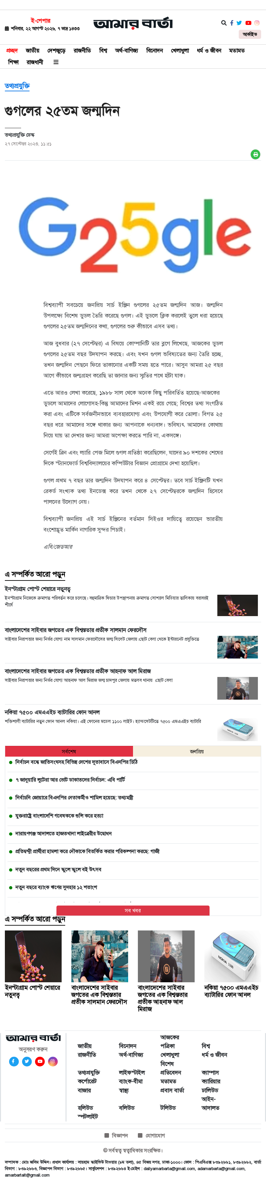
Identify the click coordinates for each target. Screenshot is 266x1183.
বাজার (84, 1090)
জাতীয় (32, 50)
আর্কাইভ (250, 34)
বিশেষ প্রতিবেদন (171, 1068)
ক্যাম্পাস (210, 1072)
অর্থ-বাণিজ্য (126, 50)
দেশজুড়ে (56, 50)
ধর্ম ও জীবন (209, 50)
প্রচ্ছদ (12, 50)
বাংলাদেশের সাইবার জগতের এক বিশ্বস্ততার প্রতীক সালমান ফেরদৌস (99, 995)
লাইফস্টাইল (132, 1072)
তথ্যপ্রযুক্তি (17, 86)
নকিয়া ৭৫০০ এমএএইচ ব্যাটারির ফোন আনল (231, 991)
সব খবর (133, 910)
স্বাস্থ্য (124, 1090)
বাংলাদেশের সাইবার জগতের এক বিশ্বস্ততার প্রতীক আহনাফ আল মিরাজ (163, 998)
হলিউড (85, 1108)
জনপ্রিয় (197, 751)
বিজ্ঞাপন (120, 1135)
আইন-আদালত (210, 1103)
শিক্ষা (13, 62)
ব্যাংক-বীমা (130, 1081)
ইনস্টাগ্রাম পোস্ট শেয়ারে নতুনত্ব (32, 991)
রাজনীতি (82, 50)
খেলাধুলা (180, 50)
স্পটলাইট (88, 1117)
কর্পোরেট (87, 1081)
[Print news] (255, 154)
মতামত (237, 50)
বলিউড (126, 1108)
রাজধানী (35, 62)
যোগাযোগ (155, 1135)
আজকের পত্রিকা (170, 1041)
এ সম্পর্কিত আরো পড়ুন (35, 574)
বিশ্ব (103, 50)
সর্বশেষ (69, 751)
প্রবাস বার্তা (172, 1090)
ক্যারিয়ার (211, 1081)
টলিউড (168, 1108)
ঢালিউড (210, 1090)
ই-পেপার (40, 21)
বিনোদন (154, 50)
